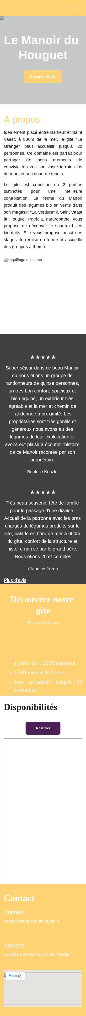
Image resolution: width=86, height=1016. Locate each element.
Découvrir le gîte (43, 76)
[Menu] (75, 8)
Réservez (43, 728)
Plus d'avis (15, 580)
